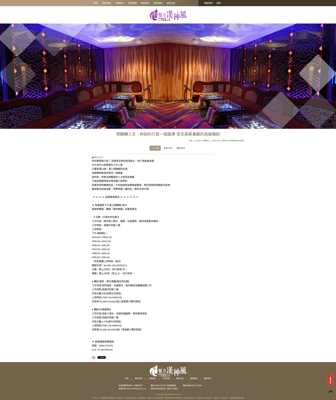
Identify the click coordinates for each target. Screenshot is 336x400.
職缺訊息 (145, 3)
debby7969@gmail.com (136, 389)
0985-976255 (196, 385)
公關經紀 (119, 3)
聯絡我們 (208, 3)
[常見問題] (168, 74)
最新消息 (171, 3)
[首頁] (168, 15)
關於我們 (107, 3)
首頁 (96, 3)
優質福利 (158, 3)
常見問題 (132, 3)
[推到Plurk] (93, 357)
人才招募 (155, 148)
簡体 (219, 3)
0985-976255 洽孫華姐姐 (165, 385)
